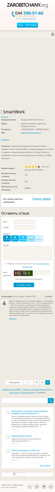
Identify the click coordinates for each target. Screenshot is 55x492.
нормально (23, 239)
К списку (4, 117)
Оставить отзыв (24, 285)
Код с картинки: (7, 273)
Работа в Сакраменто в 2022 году (25, 450)
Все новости (45, 465)
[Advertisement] (27, 77)
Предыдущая (14, 382)
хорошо (15, 239)
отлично (6, 239)
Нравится (5, 140)
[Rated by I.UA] (18, 474)
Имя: (5, 221)
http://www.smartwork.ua (31, 133)
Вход (20, 25)
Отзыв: (6, 245)
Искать (51, 400)
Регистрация (31, 25)
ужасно (39, 239)
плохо (31, 239)
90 (42, 382)
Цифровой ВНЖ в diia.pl (21, 436)
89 (37, 382)
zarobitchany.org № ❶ (11, 390)
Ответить (12, 319)
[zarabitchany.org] (27, 5)
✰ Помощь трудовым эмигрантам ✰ (37, 390)
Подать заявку (41, 198)
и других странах (28, 19)
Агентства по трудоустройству (22, 393)
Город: (6, 227)
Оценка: (6, 233)
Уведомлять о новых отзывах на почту (19, 263)
